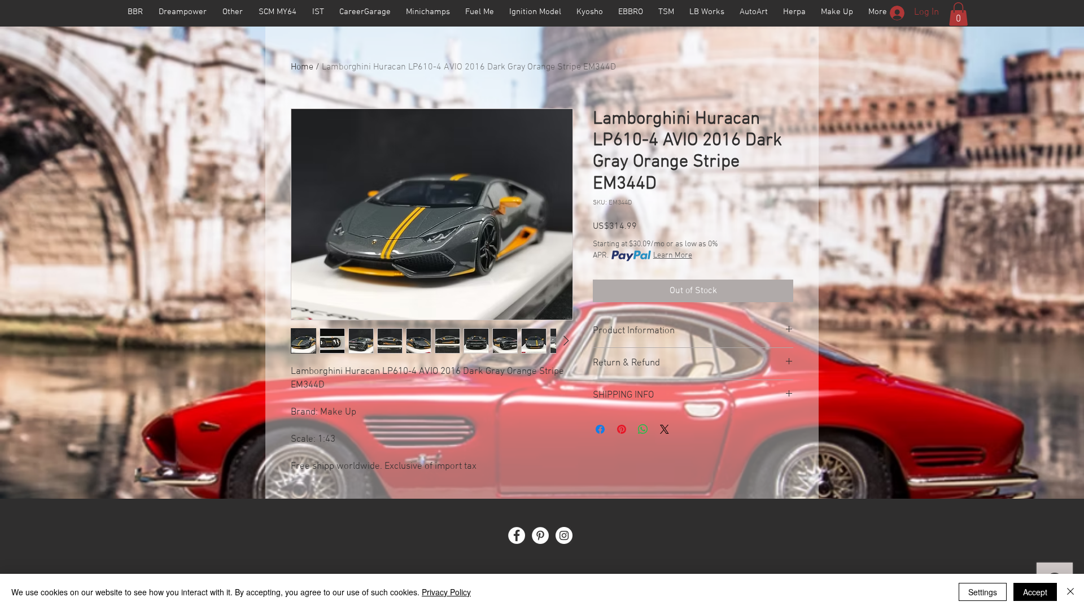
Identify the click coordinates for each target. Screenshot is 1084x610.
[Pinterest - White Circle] (540, 535)
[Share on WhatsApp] (643, 429)
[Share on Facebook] (600, 429)
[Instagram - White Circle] (564, 535)
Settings (982, 592)
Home (302, 67)
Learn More (672, 255)
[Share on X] (664, 429)
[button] (958, 14)
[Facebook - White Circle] (516, 535)
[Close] (1070, 592)
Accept (1035, 592)
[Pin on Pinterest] (621, 429)
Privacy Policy (446, 592)
